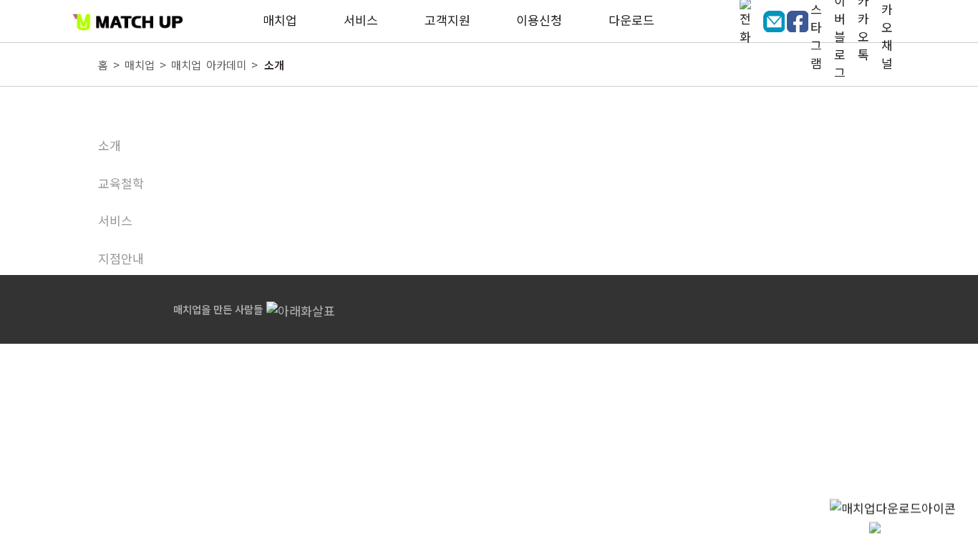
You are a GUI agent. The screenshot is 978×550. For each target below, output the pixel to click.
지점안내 (121, 258)
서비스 (115, 220)
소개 (109, 145)
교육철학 (121, 183)
